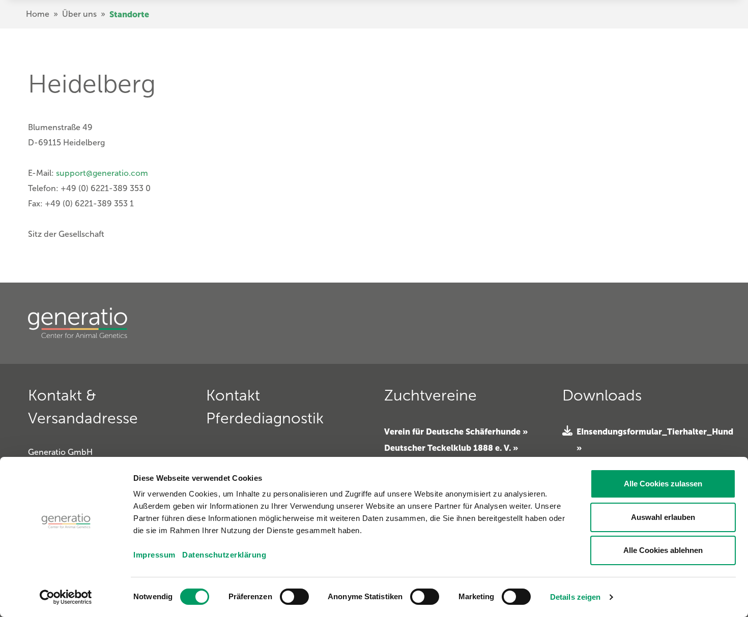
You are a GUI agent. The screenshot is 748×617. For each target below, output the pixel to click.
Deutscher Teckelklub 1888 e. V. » (451, 447)
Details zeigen (575, 597)
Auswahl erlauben (663, 517)
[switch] (294, 597)
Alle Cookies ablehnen (663, 550)
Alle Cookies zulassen (663, 483)
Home (37, 14)
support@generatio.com (102, 173)
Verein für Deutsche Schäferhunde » (456, 431)
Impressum (154, 554)
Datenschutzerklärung (224, 554)
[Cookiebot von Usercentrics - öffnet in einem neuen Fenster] (65, 597)
